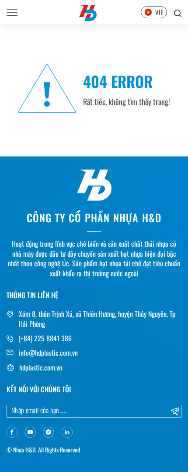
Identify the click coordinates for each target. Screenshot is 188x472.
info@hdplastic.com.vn (48, 352)
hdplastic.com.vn (40, 367)
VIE (159, 12)
